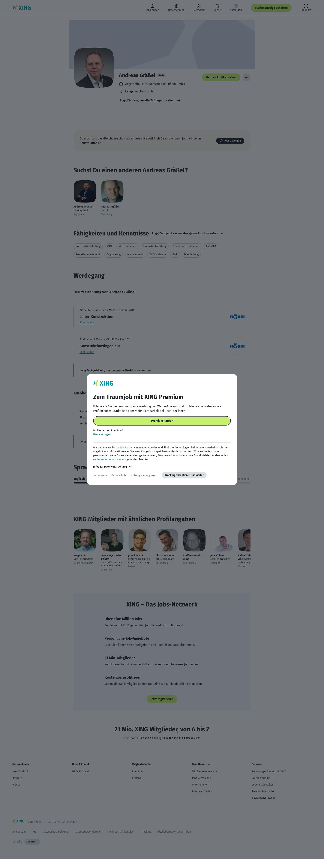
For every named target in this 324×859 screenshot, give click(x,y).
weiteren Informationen (107, 459)
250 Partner (127, 447)
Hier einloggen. (102, 434)
